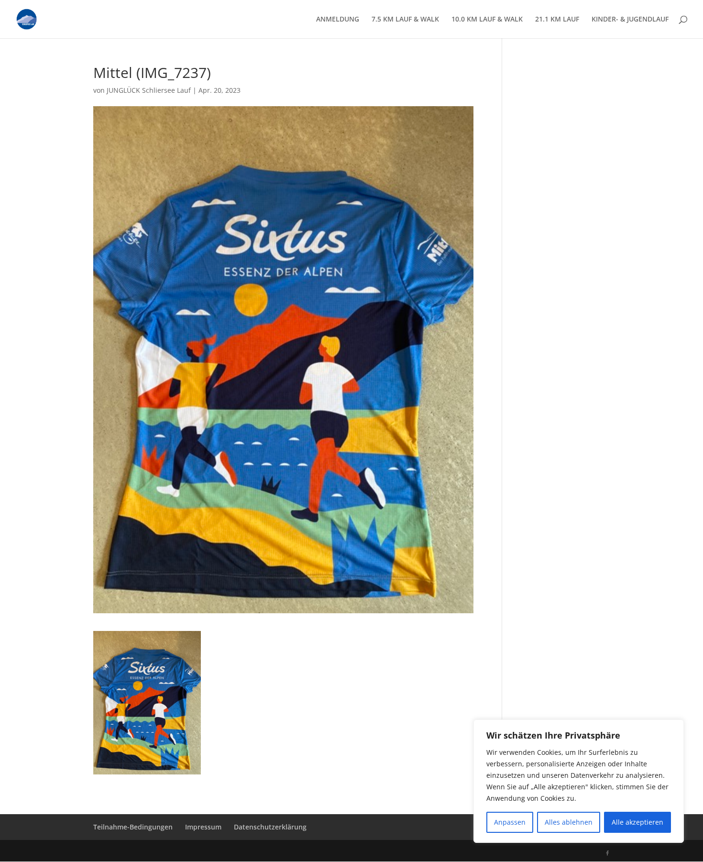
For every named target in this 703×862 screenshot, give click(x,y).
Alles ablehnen (569, 822)
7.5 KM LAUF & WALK (405, 19)
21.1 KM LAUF (557, 19)
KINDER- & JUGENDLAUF (630, 19)
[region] (578, 781)
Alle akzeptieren (637, 822)
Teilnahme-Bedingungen (133, 826)
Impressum (203, 826)
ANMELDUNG (337, 19)
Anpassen (510, 822)
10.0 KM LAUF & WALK (487, 19)
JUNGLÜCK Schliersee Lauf (149, 90)
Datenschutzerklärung (270, 826)
